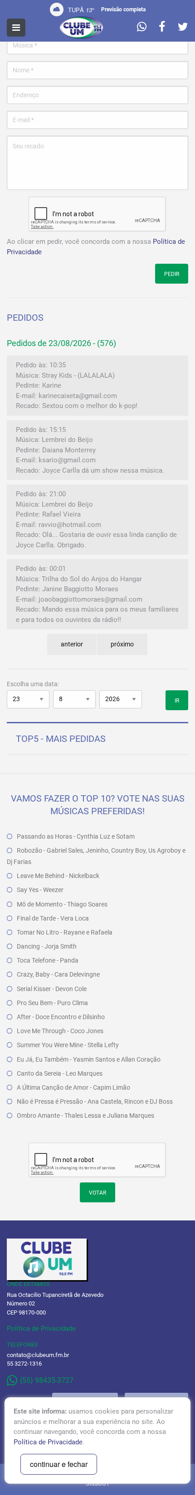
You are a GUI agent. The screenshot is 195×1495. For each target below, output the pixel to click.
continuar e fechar (59, 1464)
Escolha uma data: (33, 684)
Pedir (171, 274)
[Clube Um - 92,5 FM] (81, 27)
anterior (72, 644)
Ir (177, 701)
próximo (122, 644)
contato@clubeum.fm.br (38, 1355)
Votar (97, 1193)
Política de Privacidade (41, 1328)
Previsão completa (123, 9)
